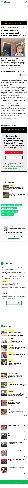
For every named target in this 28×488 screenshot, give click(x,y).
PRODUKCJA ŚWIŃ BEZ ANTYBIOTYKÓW (9, 211)
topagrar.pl (3, 27)
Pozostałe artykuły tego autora (14, 232)
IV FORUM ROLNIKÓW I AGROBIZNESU (9, 208)
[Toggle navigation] (2, 2)
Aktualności (10, 27)
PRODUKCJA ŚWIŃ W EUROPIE (7, 205)
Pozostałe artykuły (12, 303)
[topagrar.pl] (7, 1)
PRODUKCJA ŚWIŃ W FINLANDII (7, 214)
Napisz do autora (14, 239)
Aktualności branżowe (19, 27)
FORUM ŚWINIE (18, 205)
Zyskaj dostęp (14, 152)
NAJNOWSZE (7, 264)
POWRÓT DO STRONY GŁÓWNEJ (14, 482)
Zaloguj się (14, 157)
